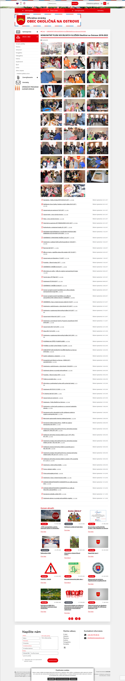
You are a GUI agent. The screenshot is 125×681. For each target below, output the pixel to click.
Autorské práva (102, 675)
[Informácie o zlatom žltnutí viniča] (74, 542)
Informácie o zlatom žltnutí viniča (72, 553)
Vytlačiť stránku (95, 674)
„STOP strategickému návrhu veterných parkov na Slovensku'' (50, 527)
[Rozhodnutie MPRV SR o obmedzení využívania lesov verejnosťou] (51, 594)
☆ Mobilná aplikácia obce (23, 73)
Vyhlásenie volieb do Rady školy (73, 527)
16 (76, 618)
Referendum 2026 (46, 553)
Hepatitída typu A (93, 553)
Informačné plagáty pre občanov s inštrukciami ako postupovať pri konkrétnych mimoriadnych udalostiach (74, 607)
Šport (17, 64)
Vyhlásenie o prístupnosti (104, 674)
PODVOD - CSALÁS (46, 579)
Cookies (108, 675)
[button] (27, 10)
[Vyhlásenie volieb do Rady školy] (74, 516)
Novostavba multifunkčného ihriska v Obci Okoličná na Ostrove (98, 527)
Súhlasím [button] (51, 679)
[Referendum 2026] (51, 542)
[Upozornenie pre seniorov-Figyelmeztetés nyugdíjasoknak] (98, 568)
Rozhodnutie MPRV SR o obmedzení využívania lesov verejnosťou (49, 607)
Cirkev (17, 67)
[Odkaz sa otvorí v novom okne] (64, 647)
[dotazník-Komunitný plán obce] (74, 568)
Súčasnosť (19, 50)
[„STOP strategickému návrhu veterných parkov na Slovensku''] (51, 516)
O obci (65, 634)
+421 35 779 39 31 (93, 635)
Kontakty (101, 11)
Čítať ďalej (43, 531)
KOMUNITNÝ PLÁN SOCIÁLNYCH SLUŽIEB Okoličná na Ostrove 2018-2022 (66, 31)
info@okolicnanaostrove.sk (95, 638)
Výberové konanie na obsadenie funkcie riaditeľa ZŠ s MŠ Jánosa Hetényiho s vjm (97, 607)
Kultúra (18, 59)
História (18, 47)
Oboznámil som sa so (33, 660)
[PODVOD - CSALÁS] (51, 568)
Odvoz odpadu (20, 70)
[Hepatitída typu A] (98, 542)
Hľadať (76, 3)
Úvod (43, 31)
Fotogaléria (19, 53)
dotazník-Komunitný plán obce (73, 579)
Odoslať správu (53, 660)
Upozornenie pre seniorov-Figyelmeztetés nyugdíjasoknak (97, 580)
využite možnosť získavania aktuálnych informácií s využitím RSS (29, 672)
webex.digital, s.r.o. (24, 675)
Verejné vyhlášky (20, 44)
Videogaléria (19, 56)
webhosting (17, 675)
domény (30, 675)
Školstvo (66, 638)
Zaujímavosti (19, 61)
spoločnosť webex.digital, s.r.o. (21, 676)
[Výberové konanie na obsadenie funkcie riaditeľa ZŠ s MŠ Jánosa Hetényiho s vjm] (98, 594)
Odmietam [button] (73, 679)
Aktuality (18, 41)
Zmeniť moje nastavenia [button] (62, 679)
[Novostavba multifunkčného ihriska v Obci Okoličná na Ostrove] (98, 516)
